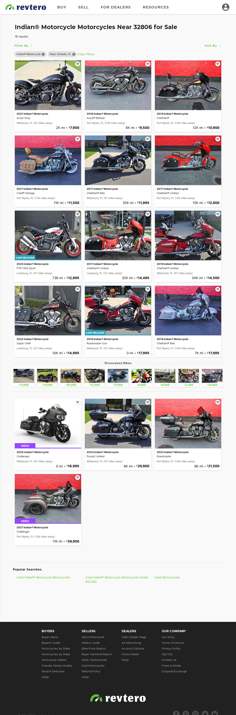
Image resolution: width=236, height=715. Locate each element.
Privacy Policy (171, 648)
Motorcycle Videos (54, 660)
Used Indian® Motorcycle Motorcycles (43, 577)
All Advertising (131, 642)
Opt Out (167, 654)
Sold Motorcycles (93, 665)
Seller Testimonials (94, 660)
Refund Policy (91, 671)
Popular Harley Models (57, 665)
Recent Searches (53, 671)
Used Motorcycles (167, 577)
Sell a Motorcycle (93, 637)
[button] (29, 54)
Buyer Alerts (50, 637)
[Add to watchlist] (77, 63)
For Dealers (116, 7)
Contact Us (169, 660)
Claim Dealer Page (134, 637)
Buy (61, 7)
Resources (156, 7)
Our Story (168, 637)
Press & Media (171, 665)
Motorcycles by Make (56, 654)
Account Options (133, 648)
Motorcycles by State (56, 648)
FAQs (45, 677)
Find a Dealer (130, 654)
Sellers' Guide (91, 642)
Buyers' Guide (51, 642)
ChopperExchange (174, 671)
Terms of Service (173, 642)
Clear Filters (86, 54)
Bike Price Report (94, 648)
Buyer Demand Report (97, 654)
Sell (83, 7)
